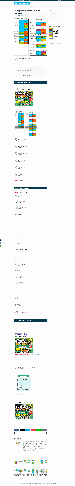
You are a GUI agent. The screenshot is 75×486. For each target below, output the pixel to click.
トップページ (19, 483)
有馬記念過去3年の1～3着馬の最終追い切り (24, 70)
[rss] (59, 0)
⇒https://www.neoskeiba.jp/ (35, 106)
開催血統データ (44, 483)
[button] (16, 430)
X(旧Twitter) (27, 483)
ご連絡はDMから (55, 483)
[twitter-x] (58, 0)
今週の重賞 (23, 483)
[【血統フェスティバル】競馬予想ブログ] (22, 3)
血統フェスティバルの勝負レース (37, 483)
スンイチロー (18, 445)
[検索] (60, 0)
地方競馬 (32, 483)
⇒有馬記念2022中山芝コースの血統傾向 (20, 326)
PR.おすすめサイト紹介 (49, 483)
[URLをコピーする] (44, 430)
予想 (29, 483)
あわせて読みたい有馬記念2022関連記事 (24, 75)
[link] (23, 451)
